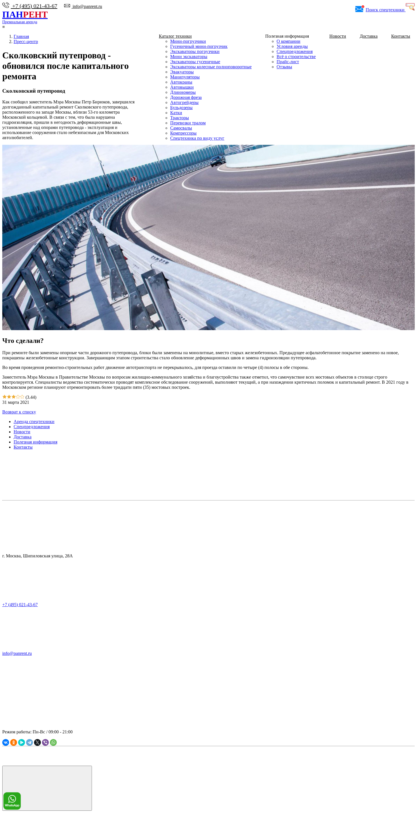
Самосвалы (181, 128)
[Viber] (45, 742)
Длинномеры (183, 92)
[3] (13, 397)
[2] (9, 397)
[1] (4, 397)
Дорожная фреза (186, 97)
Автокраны (181, 82)
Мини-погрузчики (188, 41)
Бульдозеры (181, 107)
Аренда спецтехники (34, 421)
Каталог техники (175, 36)
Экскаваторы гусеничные (195, 61)
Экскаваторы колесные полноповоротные (211, 66)
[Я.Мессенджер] (21, 742)
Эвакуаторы (182, 71)
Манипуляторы (185, 77)
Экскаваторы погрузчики (195, 51)
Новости (337, 36)
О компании (288, 41)
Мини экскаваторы (188, 56)
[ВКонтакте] (5, 742)
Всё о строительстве (296, 56)
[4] (18, 397)
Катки (176, 112)
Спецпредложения (295, 51)
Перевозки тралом (188, 122)
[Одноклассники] (13, 742)
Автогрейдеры (184, 102)
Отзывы (284, 66)
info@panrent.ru (86, 6)
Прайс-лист (288, 61)
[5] (22, 397)
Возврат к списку (19, 411)
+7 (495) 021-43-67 (34, 6)
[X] (37, 742)
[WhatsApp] (53, 742)
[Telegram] (29, 742)
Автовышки (182, 87)
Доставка (369, 36)
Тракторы (179, 117)
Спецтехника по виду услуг (197, 138)
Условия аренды (292, 46)
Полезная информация (35, 442)
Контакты (400, 36)
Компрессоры (183, 133)
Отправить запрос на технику (120, 697)
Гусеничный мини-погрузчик (199, 46)
